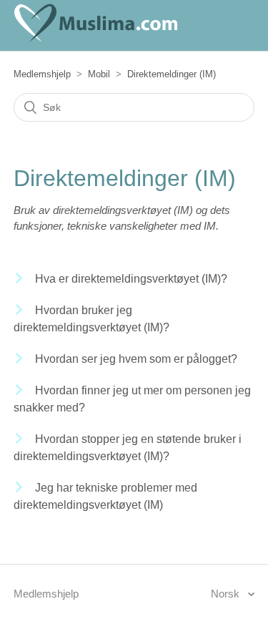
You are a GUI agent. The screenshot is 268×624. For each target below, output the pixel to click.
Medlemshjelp (42, 74)
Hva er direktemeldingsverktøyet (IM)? (131, 279)
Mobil (99, 74)
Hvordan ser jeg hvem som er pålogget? (136, 359)
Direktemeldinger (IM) (171, 74)
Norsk (226, 594)
